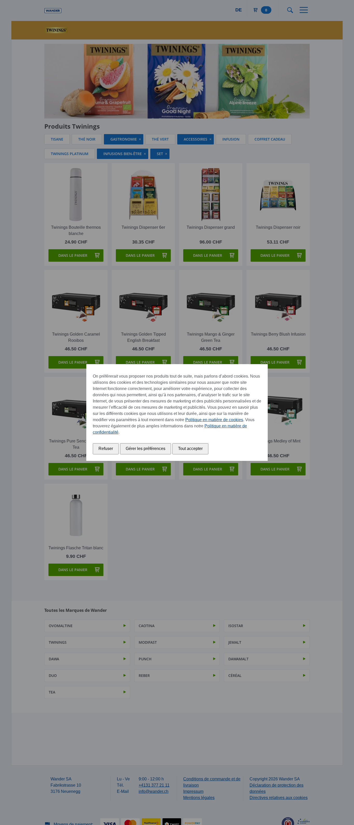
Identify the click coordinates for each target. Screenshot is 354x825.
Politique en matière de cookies (214, 420)
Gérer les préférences (145, 448)
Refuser (105, 448)
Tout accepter (190, 448)
